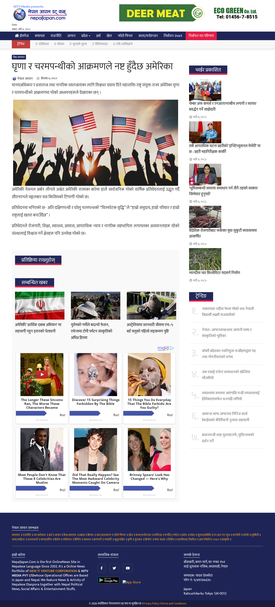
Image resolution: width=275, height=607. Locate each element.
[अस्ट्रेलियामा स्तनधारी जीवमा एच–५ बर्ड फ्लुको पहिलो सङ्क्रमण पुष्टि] (151, 306)
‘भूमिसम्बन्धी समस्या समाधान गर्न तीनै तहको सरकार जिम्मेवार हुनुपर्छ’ (223, 191)
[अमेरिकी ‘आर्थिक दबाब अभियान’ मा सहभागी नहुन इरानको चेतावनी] (39, 306)
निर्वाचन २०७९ (173, 36)
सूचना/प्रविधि (204, 535)
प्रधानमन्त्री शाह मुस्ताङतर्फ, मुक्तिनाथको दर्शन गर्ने (228, 438)
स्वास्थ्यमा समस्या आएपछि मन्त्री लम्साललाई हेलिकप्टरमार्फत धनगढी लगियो (231, 396)
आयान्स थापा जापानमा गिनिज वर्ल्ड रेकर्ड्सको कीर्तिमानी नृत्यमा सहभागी (225, 417)
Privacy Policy (151, 603)
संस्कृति (225, 539)
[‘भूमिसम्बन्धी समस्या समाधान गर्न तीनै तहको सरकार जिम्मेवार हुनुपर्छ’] (226, 175)
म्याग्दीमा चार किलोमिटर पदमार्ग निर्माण (214, 273)
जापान (71, 36)
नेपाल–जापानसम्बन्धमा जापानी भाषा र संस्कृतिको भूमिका (227, 333)
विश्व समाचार (19, 57)
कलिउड (158, 535)
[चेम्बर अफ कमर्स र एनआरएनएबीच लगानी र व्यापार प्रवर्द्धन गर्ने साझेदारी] (226, 90)
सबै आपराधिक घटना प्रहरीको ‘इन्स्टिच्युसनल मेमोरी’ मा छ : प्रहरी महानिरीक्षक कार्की (224, 149)
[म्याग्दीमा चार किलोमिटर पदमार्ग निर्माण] (226, 259)
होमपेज (24, 36)
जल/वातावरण (103, 535)
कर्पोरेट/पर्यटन (172, 535)
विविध (171, 539)
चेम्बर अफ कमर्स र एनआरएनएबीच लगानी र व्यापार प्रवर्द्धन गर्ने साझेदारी (222, 107)
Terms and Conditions (173, 603)
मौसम (60, 44)
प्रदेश (84, 36)
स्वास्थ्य (87, 539)
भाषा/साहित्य (18, 539)
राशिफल (43, 44)
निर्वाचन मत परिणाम (201, 36)
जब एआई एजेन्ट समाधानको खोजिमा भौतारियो (226, 375)
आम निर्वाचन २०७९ (209, 539)
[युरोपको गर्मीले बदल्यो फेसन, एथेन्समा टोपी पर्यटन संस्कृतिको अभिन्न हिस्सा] (95, 306)
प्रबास (82, 535)
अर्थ (98, 36)
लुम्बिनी (255, 535)
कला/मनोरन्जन (148, 36)
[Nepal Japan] (41, 12)
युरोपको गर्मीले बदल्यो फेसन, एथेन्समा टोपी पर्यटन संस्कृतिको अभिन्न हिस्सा (91, 331)
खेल (109, 36)
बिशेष (57, 539)
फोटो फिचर (125, 36)
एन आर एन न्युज (221, 535)
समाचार (40, 36)
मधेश (192, 535)
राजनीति (56, 36)
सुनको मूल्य (80, 44)
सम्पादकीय (46, 539)
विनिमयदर (101, 44)
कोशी (246, 535)
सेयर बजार (159, 539)
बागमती (97, 539)
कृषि (129, 539)
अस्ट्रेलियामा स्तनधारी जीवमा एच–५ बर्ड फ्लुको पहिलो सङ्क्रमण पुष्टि (150, 328)
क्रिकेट (148, 539)
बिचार (90, 535)
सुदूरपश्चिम (119, 539)
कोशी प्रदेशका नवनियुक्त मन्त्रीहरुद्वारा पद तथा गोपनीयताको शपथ (229, 354)
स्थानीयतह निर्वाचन (186, 539)
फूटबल (138, 539)
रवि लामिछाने (124, 44)
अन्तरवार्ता (32, 539)
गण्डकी (108, 539)
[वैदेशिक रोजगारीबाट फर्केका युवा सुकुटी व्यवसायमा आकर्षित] (226, 217)
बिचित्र (77, 539)
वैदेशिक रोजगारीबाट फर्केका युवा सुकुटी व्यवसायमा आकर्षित (223, 233)
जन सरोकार (40, 535)
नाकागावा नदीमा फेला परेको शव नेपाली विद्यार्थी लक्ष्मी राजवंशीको (228, 312)
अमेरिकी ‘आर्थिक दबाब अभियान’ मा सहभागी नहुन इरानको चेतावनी (38, 328)
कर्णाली (236, 535)
